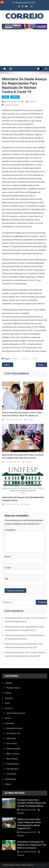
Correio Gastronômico (15, 713)
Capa (5, 97)
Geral (7, 703)
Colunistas (9, 723)
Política (8, 693)
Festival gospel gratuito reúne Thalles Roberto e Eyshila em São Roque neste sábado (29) (25, 654)
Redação (32, 101)
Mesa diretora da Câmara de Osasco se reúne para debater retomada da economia (23, 456)
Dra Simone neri (13, 733)
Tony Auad (11, 774)
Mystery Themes (39, 865)
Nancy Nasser (12, 759)
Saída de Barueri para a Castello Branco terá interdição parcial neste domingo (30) (24, 646)
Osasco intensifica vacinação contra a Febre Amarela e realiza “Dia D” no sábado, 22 (22, 414)
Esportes (9, 698)
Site (6, 579)
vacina (34, 359)
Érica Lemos (11, 743)
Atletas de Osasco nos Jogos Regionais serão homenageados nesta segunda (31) (24, 628)
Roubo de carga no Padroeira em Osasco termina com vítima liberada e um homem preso (42, 365)
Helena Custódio (13, 749)
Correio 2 (9, 708)
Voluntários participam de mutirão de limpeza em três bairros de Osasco (24, 637)
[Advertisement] (24, 49)
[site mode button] (39, 68)
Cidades (15, 97)
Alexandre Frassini (14, 728)
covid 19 (24, 359)
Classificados (10, 779)
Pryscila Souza (12, 764)
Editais (8, 784)
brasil (15, 359)
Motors (8, 718)
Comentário (10, 530)
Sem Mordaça (12, 769)
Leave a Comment (11, 105)
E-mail (8, 568)
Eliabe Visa (11, 738)
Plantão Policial (12, 688)
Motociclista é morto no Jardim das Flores (9, 365)
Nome (8, 557)
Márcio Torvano (13, 754)
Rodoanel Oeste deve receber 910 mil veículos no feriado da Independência (26, 620)
